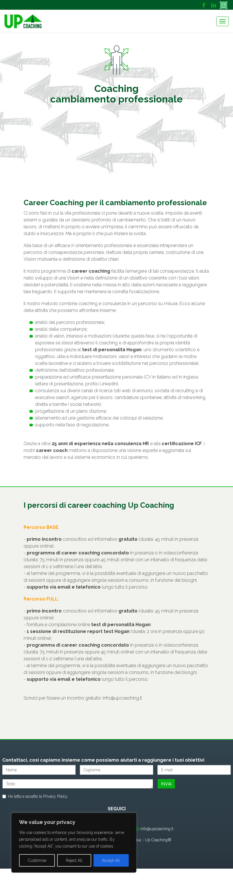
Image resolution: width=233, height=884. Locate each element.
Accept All (111, 860)
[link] (204, 4)
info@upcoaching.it (122, 698)
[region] (73, 843)
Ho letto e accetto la (38, 796)
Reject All (74, 860)
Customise (37, 860)
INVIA (166, 784)
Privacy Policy (55, 796)
